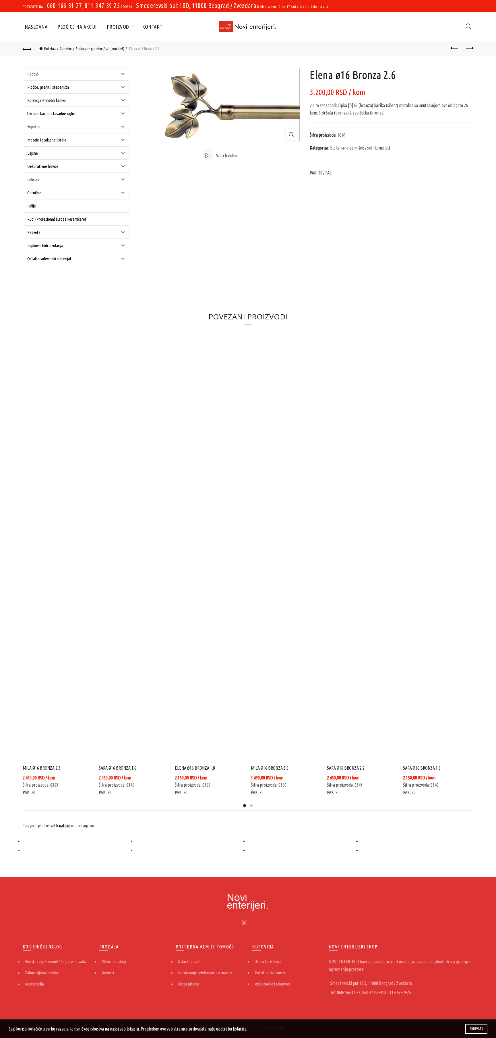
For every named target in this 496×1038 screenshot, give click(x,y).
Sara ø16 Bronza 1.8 (422, 768)
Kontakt (152, 27)
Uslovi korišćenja (268, 961)
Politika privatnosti (270, 972)
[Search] (468, 26)
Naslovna (36, 27)
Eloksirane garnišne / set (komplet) (100, 48)
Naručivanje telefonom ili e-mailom (205, 972)
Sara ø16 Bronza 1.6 (117, 768)
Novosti (108, 972)
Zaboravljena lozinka (41, 972)
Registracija (34, 983)
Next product (469, 48)
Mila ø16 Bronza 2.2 (41, 768)
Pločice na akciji (77, 27)
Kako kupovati (189, 961)
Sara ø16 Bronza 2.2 (346, 768)
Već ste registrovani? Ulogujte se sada (55, 961)
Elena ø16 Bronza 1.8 (195, 768)
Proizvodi (119, 27)
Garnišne (66, 48)
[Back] (27, 48)
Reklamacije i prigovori (272, 983)
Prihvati (476, 1029)
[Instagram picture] (79, 841)
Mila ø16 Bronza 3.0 (269, 768)
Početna (50, 48)
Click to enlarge (291, 134)
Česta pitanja (188, 983)
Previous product (454, 48)
